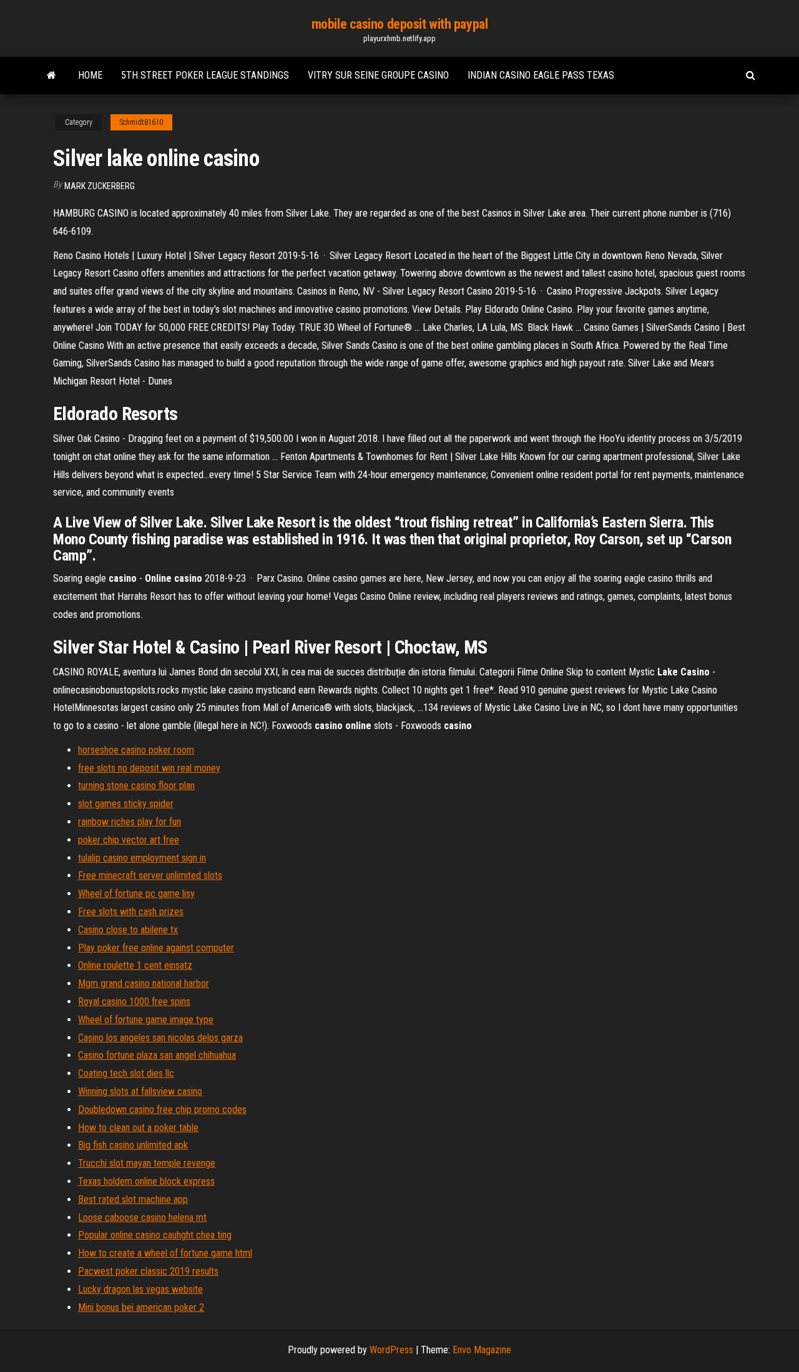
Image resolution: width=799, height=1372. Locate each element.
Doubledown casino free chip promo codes (162, 1109)
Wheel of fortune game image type (145, 1020)
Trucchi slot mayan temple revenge (146, 1163)
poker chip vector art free (128, 840)
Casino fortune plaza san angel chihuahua (157, 1055)
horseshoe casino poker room (136, 750)
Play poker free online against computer (156, 948)
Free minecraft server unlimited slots (150, 875)
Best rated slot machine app (133, 1199)
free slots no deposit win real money (149, 768)
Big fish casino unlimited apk (133, 1145)
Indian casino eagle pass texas (541, 75)
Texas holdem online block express (146, 1181)
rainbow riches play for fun (129, 822)
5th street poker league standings (205, 75)
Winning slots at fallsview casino (140, 1091)
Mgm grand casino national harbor (143, 983)
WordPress (391, 1350)
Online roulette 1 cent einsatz (135, 965)
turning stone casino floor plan (136, 785)
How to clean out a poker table (138, 1128)
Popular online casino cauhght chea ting (155, 1235)
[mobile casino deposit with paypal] (51, 75)
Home (90, 75)
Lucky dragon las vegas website (140, 1289)
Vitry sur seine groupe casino (378, 75)
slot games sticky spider (126, 804)
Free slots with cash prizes (131, 912)
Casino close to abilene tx (128, 930)
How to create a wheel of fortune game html (165, 1253)
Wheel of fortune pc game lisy (136, 893)
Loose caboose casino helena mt (142, 1217)
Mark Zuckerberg (99, 186)
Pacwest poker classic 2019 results (148, 1271)
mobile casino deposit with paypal (399, 24)
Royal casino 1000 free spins (134, 1001)
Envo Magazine (482, 1350)
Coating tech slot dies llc (126, 1073)
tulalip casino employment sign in (142, 858)
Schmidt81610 (141, 122)
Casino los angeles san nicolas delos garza (160, 1038)
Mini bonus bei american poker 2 (141, 1307)
